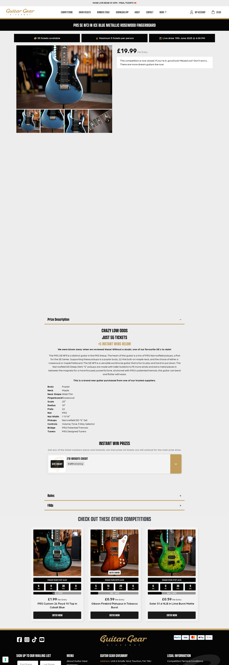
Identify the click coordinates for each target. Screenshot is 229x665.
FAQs (50, 505)
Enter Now (57, 615)
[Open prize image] (56, 464)
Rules (51, 495)
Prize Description (58, 319)
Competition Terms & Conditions (185, 660)
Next (108, 120)
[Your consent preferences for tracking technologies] (5, 660)
